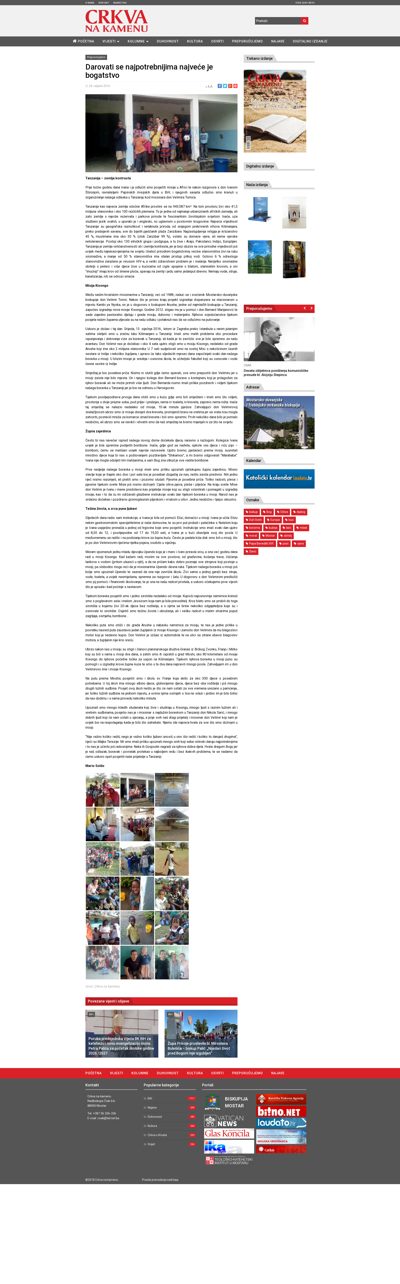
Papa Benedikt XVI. (261, 543)
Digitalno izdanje (310, 41)
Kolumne (136, 41)
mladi (303, 527)
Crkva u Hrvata (157, 1135)
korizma (254, 527)
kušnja (273, 527)
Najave (278, 41)
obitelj (288, 535)
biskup (253, 512)
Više (279, 343)
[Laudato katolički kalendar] (279, 487)
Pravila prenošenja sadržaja (160, 1179)
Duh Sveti (255, 519)
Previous (304, 308)
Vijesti (109, 41)
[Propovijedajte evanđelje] (260, 210)
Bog (269, 512)
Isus (291, 519)
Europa (275, 519)
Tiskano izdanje (259, 58)
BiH (91, 1014)
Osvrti (217, 41)
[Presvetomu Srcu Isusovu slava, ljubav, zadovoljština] (294, 212)
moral (253, 535)
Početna (86, 41)
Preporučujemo (247, 41)
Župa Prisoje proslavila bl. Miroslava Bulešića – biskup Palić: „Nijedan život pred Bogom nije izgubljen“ (199, 1048)
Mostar (270, 535)
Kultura (195, 41)
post (286, 543)
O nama (89, 3)
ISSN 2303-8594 (305, 3)
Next (311, 308)
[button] (102, 790)
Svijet (151, 1144)
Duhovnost (168, 41)
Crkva (284, 512)
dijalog (301, 512)
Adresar (253, 387)
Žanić (252, 551)
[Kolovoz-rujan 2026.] (275, 111)
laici (288, 527)
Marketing (120, 3)
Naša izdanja (257, 184)
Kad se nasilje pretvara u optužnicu (270, 371)
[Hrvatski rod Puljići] (260, 257)
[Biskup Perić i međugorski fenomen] (294, 259)
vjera (300, 543)
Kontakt (104, 3)
